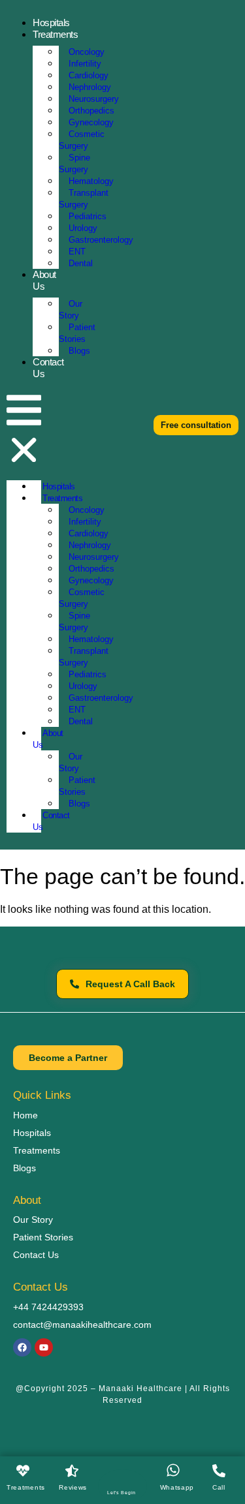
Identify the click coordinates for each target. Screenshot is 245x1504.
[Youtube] (44, 1347)
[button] (24, 430)
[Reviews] (71, 1470)
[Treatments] (22, 1470)
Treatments (26, 1487)
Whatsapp (177, 1487)
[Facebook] (22, 1347)
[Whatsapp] (173, 1470)
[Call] (218, 1470)
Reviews (73, 1487)
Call (218, 1487)
